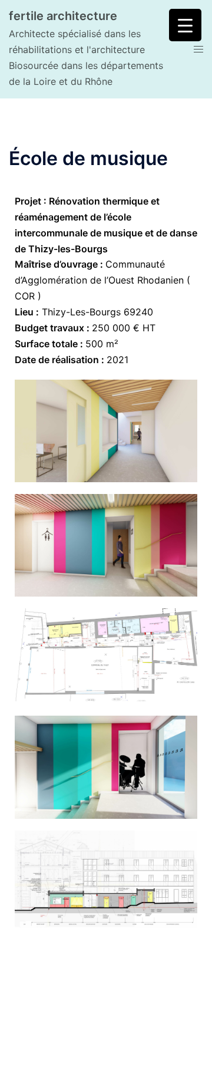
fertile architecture (63, 16)
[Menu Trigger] (185, 25)
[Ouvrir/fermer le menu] (198, 49)
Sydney (136, 1046)
